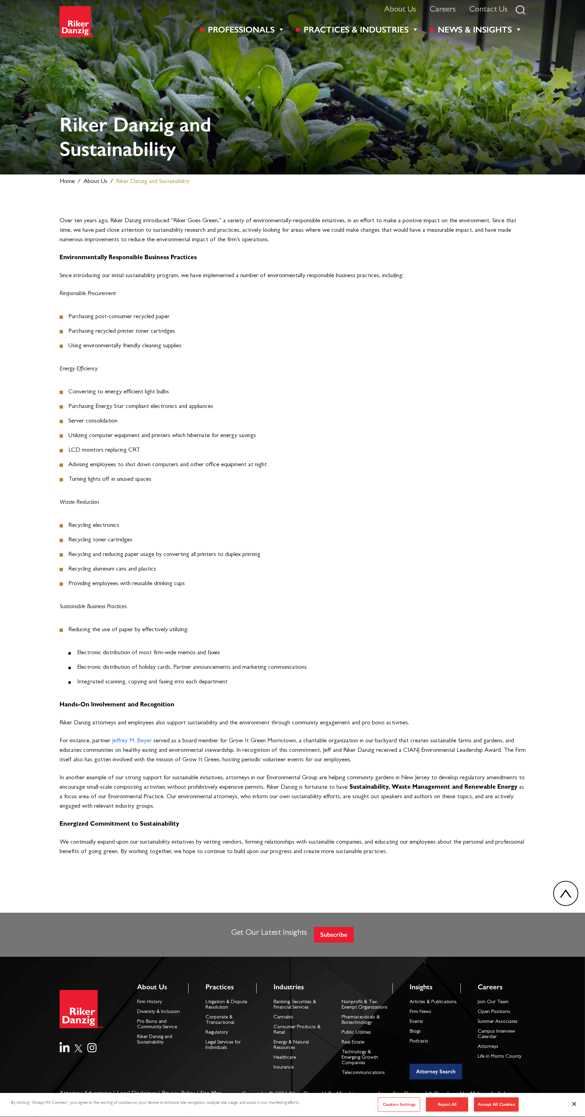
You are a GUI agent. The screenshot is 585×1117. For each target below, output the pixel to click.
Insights (421, 986)
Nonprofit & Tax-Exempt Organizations (365, 1005)
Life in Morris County (499, 1056)
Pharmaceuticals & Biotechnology (361, 1020)
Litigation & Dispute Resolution (226, 1005)
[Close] (574, 1103)
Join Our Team (493, 1002)
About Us (400, 10)
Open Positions (494, 1012)
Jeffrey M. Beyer (132, 741)
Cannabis (283, 1017)
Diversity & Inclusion (158, 1012)
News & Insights (475, 29)
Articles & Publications (433, 1002)
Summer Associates (498, 1022)
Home (67, 182)
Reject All (447, 1104)
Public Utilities (356, 1032)
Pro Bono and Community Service (157, 1024)
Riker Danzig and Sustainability (154, 1040)
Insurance (284, 1067)
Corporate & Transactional (219, 1020)
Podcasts (419, 1041)
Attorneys (488, 1047)
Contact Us (488, 10)
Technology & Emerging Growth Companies (360, 1058)
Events (416, 1022)
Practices (219, 986)
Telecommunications (363, 1073)
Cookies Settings (399, 1104)
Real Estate (353, 1042)
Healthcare (285, 1057)
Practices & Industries (356, 29)
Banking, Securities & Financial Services (295, 1005)
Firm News (420, 1012)
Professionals (241, 29)
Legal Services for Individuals (223, 1045)
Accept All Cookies (496, 1104)
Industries (289, 986)
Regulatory (216, 1032)
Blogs (415, 1031)
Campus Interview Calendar (496, 1034)
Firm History (149, 1002)
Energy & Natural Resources (291, 1045)
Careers (443, 10)
